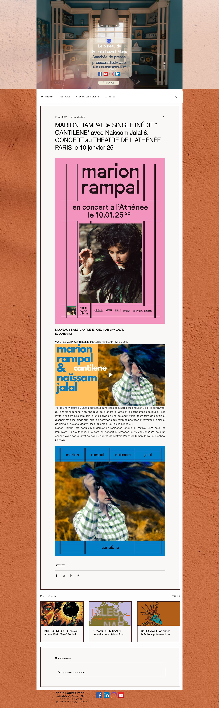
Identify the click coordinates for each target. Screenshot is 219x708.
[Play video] (110, 375)
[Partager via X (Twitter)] (63, 575)
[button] (176, 97)
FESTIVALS (64, 96)
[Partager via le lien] (78, 575)
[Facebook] (100, 74)
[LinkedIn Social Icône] (117, 74)
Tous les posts (46, 96)
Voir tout (176, 595)
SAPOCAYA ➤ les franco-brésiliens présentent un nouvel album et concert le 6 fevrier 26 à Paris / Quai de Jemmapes (158, 632)
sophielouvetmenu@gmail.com (70, 701)
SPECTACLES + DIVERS (87, 96)
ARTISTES (110, 96)
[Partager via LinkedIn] (71, 575)
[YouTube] (106, 74)
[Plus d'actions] (163, 117)
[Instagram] (112, 74)
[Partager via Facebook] (56, 575)
